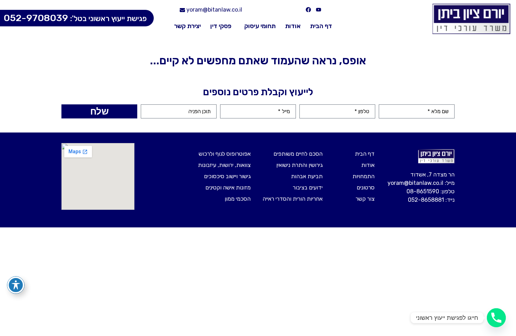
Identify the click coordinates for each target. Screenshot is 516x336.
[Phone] (496, 317)
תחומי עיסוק (260, 26)
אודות (292, 26)
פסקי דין (220, 26)
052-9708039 (75, 18)
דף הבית (321, 26)
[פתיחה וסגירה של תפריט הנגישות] (15, 285)
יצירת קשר (187, 26)
